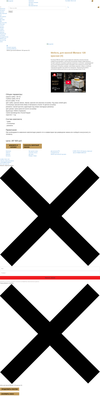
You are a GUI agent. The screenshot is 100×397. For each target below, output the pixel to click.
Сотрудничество (4, 37)
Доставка (31, 4)
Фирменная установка (3, 34)
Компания (31, 1)
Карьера (2, 32)
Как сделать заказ (33, 151)
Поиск (10, 11)
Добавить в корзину (13, 146)
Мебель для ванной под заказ (3, 40)
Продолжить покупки (10, 389)
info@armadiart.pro (81, 152)
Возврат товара (2, 28)
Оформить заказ (7, 394)
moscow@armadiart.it (5, 162)
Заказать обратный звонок (31, 146)
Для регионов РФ (3, 21)
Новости (2, 30)
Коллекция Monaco (11, 48)
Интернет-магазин (33, 2)
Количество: (8, 52)
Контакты (8, 155)
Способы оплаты (2, 25)
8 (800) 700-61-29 (71, 1)
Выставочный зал (33, 5)
